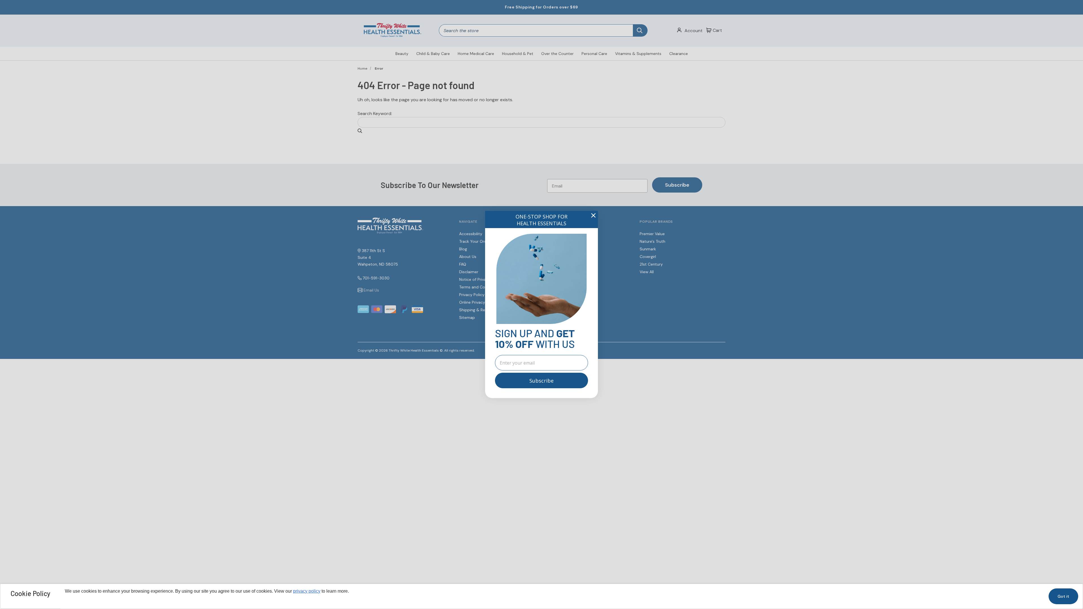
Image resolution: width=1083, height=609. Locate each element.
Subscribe (541, 380)
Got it (1063, 596)
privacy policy (306, 591)
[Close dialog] (593, 215)
